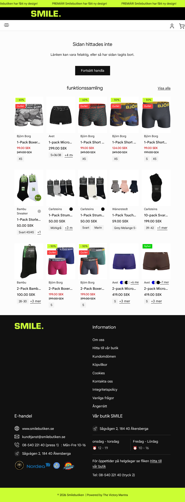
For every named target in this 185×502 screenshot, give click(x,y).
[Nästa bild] (103, 261)
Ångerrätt (99, 406)
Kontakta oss (102, 381)
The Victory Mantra (115, 495)
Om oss (98, 340)
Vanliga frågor (103, 398)
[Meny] (6, 26)
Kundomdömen (104, 356)
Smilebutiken (75, 495)
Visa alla (164, 88)
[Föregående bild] (82, 261)
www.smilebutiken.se (38, 428)
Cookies (98, 373)
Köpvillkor (99, 365)
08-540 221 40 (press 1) (40, 445)
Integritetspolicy (104, 390)
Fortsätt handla (92, 70)
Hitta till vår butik (105, 348)
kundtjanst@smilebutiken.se (43, 437)
